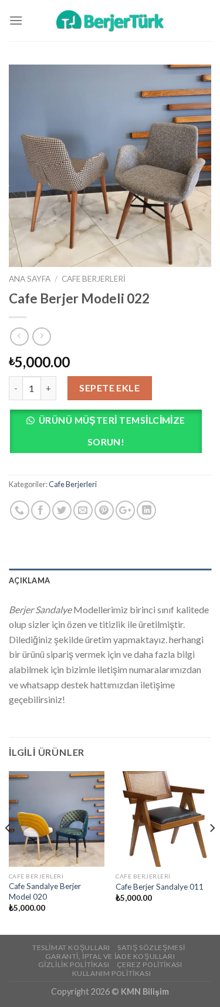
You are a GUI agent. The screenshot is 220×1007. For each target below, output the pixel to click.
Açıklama (29, 580)
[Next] (212, 852)
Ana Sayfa (29, 278)
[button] (110, 434)
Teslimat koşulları (71, 947)
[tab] (110, 580)
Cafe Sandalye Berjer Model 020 (45, 891)
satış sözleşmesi (151, 947)
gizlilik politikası (74, 964)
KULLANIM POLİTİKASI (111, 973)
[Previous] (8, 852)
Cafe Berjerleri (94, 278)
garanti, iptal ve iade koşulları (110, 956)
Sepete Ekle (109, 387)
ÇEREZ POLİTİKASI (149, 964)
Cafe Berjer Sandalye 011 (160, 886)
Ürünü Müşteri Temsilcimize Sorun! (112, 431)
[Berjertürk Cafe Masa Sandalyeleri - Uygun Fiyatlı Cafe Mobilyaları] (110, 20)
